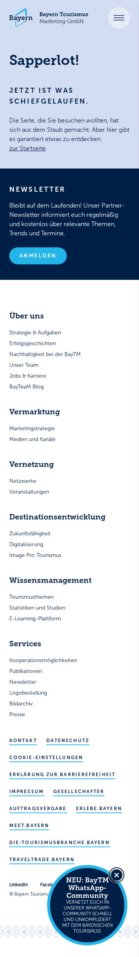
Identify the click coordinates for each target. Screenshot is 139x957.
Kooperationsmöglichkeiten (43, 660)
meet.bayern (29, 825)
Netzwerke (22, 481)
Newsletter (22, 682)
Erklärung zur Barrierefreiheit (62, 774)
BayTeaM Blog (26, 386)
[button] (119, 18)
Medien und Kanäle (32, 439)
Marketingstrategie (32, 428)
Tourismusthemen (31, 597)
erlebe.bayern (99, 808)
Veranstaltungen (29, 492)
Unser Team (24, 365)
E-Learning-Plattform (35, 618)
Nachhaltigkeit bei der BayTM (45, 354)
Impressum (26, 791)
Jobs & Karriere (27, 376)
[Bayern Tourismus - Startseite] (48, 18)
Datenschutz (67, 740)
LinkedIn (18, 884)
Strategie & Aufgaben (35, 332)
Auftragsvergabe (38, 808)
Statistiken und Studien (37, 608)
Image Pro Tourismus (35, 555)
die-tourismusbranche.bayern (59, 842)
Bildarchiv (21, 703)
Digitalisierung (26, 544)
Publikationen (25, 671)
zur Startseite (27, 148)
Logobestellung (28, 693)
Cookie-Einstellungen (46, 757)
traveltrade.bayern (42, 859)
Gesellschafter (78, 791)
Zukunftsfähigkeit (30, 533)
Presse (17, 714)
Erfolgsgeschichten (32, 343)
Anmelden (38, 255)
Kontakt (23, 740)
